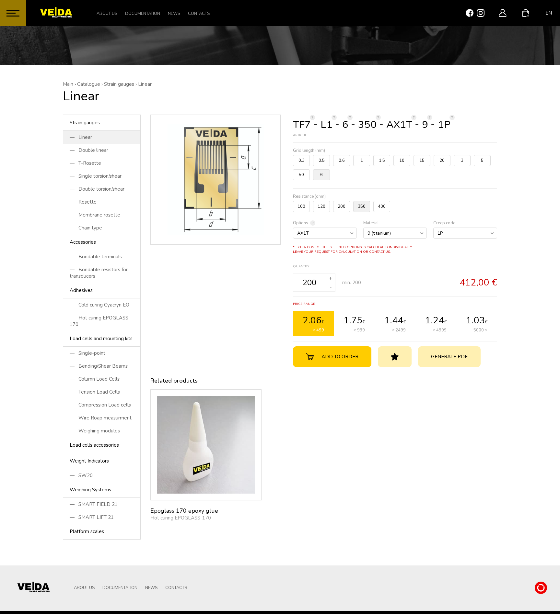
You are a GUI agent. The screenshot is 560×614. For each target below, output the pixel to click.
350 (362, 206)
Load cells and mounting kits (101, 338)
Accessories (83, 242)
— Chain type (86, 228)
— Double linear (89, 150)
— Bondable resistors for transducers (99, 272)
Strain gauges (85, 122)
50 (301, 175)
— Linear (81, 137)
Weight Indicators (89, 461)
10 (401, 160)
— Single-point (87, 353)
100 (301, 206)
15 (422, 160)
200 (341, 206)
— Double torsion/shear (97, 189)
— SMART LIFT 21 (92, 517)
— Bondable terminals (96, 256)
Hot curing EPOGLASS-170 (180, 518)
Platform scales (87, 531)
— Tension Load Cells (95, 392)
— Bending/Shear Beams (99, 366)
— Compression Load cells (100, 405)
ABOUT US (107, 14)
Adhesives (81, 290)
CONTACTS (199, 14)
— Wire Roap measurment (101, 418)
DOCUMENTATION (142, 14)
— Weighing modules (95, 431)
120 (321, 206)
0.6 (342, 160)
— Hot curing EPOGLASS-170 (100, 321)
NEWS (174, 14)
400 (382, 206)
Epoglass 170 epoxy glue (184, 511)
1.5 (382, 160)
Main (68, 84)
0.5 (322, 160)
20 (442, 160)
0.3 (301, 160)
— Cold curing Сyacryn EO (99, 305)
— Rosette (83, 202)
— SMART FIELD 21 (94, 504)
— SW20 (81, 475)
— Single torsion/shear (96, 176)
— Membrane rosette (95, 215)
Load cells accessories (94, 445)
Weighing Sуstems (90, 489)
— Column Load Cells (95, 379)
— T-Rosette (85, 163)
